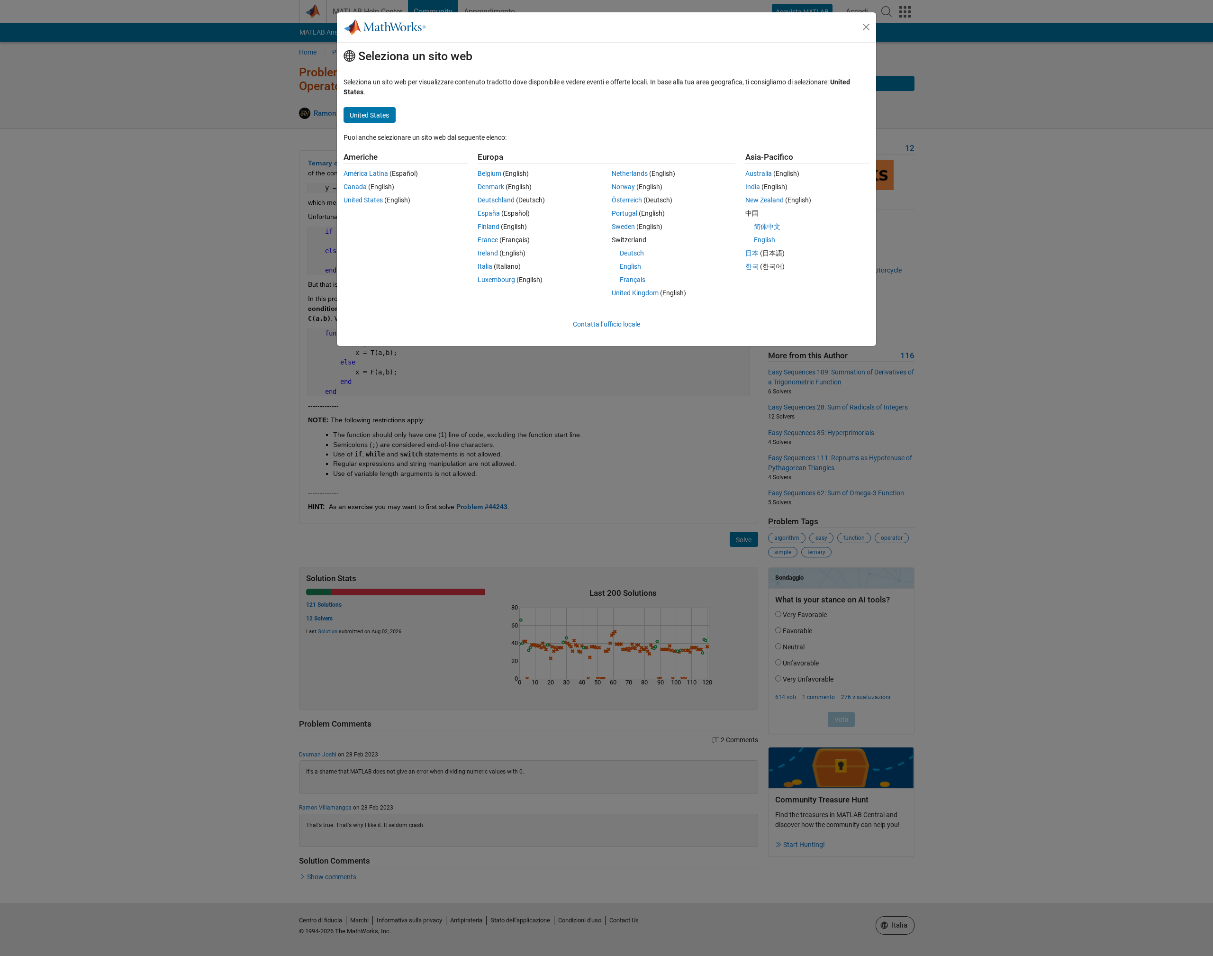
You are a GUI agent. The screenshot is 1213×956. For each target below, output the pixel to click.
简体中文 (767, 226)
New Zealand (764, 200)
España (489, 213)
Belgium (489, 173)
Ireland (488, 253)
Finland (488, 226)
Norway (623, 187)
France (488, 240)
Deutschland (496, 200)
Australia (758, 173)
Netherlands (630, 173)
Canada (355, 187)
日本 (752, 253)
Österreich (627, 200)
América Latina (366, 173)
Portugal (624, 213)
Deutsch (632, 253)
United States (363, 200)
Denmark (491, 187)
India (752, 187)
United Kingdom (635, 293)
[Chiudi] (866, 27)
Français (632, 279)
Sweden (623, 226)
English (630, 266)
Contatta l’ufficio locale (606, 324)
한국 (752, 266)
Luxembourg (496, 279)
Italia (485, 266)
